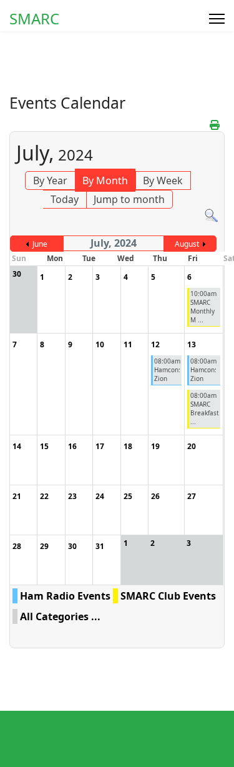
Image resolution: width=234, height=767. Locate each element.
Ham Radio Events (65, 596)
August (187, 244)
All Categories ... (60, 616)
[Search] (211, 216)
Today (65, 199)
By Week (163, 180)
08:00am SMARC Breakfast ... (204, 408)
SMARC (34, 18)
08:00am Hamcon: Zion (167, 370)
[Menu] (217, 18)
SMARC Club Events (168, 596)
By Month (105, 180)
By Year (50, 180)
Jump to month (129, 199)
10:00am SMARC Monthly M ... (203, 306)
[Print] (216, 125)
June (39, 244)
